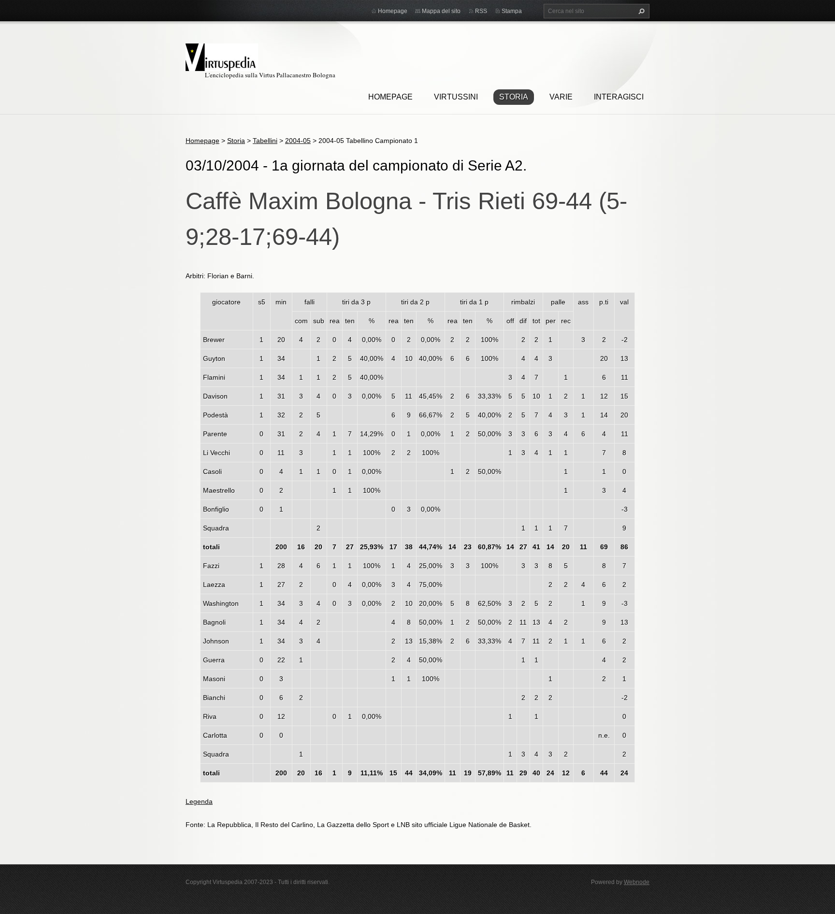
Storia (513, 97)
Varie (561, 97)
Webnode (636, 882)
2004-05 (298, 140)
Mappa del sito (441, 11)
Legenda (199, 801)
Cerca (640, 11)
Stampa (512, 11)
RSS (481, 11)
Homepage (390, 97)
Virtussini (456, 97)
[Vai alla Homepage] (222, 56)
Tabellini (265, 140)
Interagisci (619, 97)
